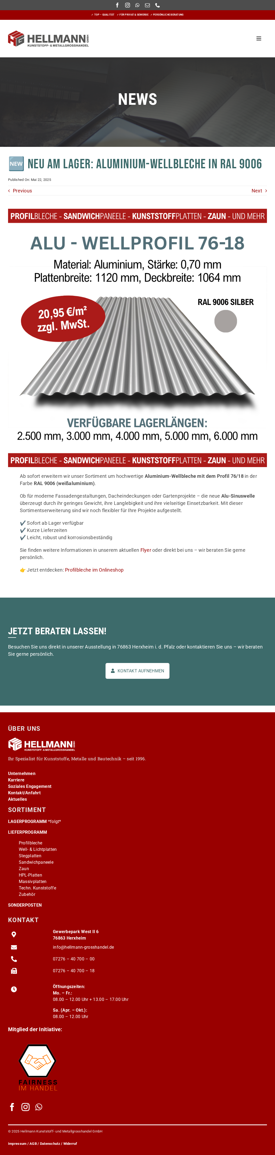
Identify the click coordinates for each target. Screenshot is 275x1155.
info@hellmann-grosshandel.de (83, 947)
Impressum (17, 1144)
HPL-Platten (30, 875)
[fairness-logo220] (37, 1041)
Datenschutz (50, 1144)
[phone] (157, 5)
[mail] (147, 5)
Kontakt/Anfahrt (24, 792)
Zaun (24, 868)
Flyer (145, 550)
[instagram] (127, 5)
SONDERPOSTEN (25, 905)
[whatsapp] (137, 5)
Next (257, 190)
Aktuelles (17, 799)
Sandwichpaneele (36, 862)
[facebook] (117, 5)
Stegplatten (30, 855)
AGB (33, 1144)
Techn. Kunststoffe (37, 888)
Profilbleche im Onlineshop (94, 570)
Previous (22, 190)
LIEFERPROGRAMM (27, 832)
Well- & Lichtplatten (38, 849)
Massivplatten (33, 881)
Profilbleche (30, 842)
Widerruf (70, 1144)
